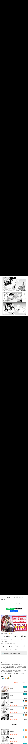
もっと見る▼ (14, 724)
